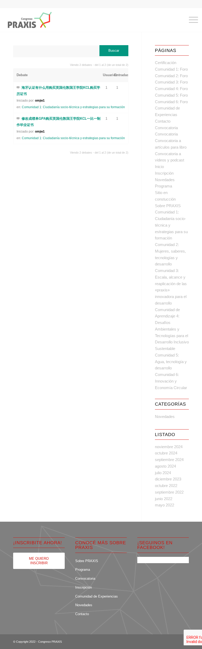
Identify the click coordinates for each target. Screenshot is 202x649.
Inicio (159, 166)
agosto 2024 (165, 466)
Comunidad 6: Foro (171, 102)
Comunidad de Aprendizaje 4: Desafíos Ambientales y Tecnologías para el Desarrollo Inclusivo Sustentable (172, 329)
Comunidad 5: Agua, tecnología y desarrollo (171, 361)
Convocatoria (166, 127)
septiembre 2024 (169, 459)
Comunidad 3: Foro (171, 82)
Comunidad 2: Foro (171, 76)
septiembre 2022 (169, 492)
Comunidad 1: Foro (171, 69)
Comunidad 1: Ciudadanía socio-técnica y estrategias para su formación (73, 107)
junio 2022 (163, 498)
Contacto (162, 121)
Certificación (165, 62)
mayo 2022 (164, 505)
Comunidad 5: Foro (171, 95)
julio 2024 (163, 472)
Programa (163, 186)
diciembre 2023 (168, 479)
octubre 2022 (166, 485)
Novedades (165, 179)
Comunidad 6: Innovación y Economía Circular (171, 381)
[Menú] (191, 20)
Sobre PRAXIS (168, 205)
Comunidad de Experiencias (96, 596)
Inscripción (164, 173)
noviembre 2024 (169, 446)
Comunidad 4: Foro (171, 88)
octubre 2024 (166, 453)
